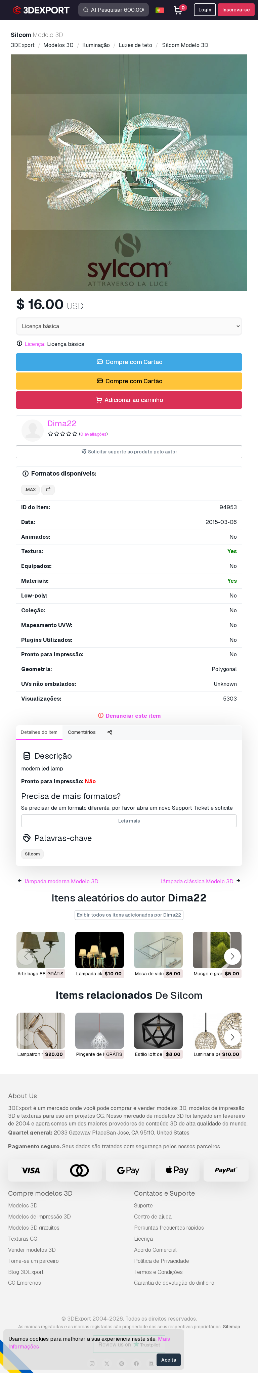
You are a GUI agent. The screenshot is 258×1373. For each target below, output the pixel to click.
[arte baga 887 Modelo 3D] (40, 950)
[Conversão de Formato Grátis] (48, 490)
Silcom (32, 854)
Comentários (82, 732)
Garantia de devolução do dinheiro (174, 1282)
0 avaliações (93, 434)
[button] (232, 956)
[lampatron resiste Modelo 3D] (40, 1031)
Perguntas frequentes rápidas (169, 1227)
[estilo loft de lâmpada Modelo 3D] (158, 1031)
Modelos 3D (23, 1205)
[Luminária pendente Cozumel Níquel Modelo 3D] (217, 1031)
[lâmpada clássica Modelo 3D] (99, 950)
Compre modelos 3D (40, 1193)
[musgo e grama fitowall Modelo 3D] (217, 950)
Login (205, 10)
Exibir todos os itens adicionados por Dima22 (129, 915)
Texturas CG (22, 1238)
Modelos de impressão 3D (39, 1216)
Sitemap (231, 1327)
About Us (22, 1096)
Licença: (35, 344)
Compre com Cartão (133, 362)
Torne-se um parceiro (33, 1261)
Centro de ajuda (153, 1216)
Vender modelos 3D (32, 1249)
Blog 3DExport (26, 1272)
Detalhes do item (39, 732)
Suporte (143, 1205)
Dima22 (61, 423)
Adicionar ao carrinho (133, 400)
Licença (143, 1238)
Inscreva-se (236, 10)
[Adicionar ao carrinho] (100, 959)
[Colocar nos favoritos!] (55, 959)
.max (30, 489)
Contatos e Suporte (164, 1193)
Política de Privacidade (161, 1261)
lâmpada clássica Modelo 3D (197, 881)
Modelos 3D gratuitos (33, 1227)
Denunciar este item (133, 715)
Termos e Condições (158, 1272)
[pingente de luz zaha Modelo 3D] (99, 1031)
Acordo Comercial (155, 1249)
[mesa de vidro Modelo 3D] (158, 950)
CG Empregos (24, 1282)
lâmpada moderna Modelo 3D (61, 881)
